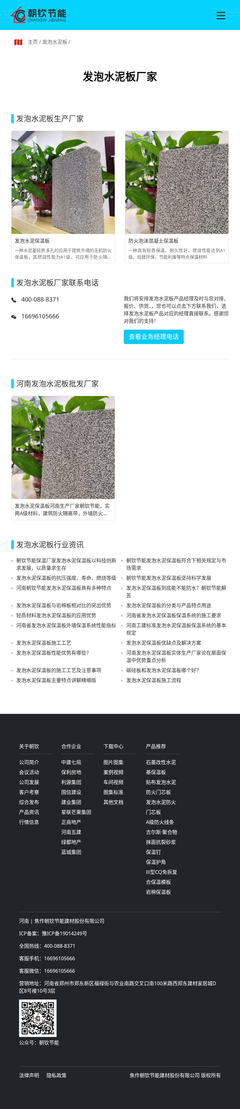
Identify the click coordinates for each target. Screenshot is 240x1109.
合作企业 (71, 747)
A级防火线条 (160, 822)
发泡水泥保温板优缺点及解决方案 (163, 642)
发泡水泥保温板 (32, 240)
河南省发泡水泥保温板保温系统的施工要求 (173, 615)
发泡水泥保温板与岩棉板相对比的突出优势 (63, 605)
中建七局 (71, 762)
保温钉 (153, 852)
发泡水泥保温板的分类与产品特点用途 (168, 605)
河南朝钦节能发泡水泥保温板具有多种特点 (63, 587)
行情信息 (29, 822)
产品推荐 (156, 747)
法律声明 (29, 1075)
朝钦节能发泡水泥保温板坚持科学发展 (168, 577)
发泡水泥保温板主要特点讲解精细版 (56, 680)
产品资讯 (29, 812)
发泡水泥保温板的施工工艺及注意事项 (58, 670)
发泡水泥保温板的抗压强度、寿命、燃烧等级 (66, 577)
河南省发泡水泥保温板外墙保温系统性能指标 (66, 625)
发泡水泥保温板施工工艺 (43, 642)
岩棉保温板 (158, 892)
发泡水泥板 (54, 41)
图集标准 (113, 792)
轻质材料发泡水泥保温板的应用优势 (56, 615)
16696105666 (40, 316)
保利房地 (71, 772)
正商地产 (71, 822)
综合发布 (29, 802)
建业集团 (71, 802)
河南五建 (71, 832)
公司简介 (29, 762)
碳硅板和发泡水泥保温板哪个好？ (163, 670)
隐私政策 (57, 1075)
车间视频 (113, 782)
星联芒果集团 (76, 812)
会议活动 (29, 772)
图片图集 (113, 762)
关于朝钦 (29, 747)
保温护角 (156, 862)
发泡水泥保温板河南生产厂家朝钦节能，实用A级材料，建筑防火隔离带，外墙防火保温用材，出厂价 (62, 509)
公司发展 (29, 782)
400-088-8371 (40, 299)
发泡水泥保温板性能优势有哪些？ (53, 652)
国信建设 (71, 792)
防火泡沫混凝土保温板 (153, 240)
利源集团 (71, 782)
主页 (33, 41)
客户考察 (29, 792)
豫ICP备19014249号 (64, 933)
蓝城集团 (71, 852)
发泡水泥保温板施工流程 (153, 680)
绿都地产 (71, 842)
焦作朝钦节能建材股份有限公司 (69, 921)
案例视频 (113, 772)
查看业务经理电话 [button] (154, 336)
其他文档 (113, 802)
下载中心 (113, 747)
